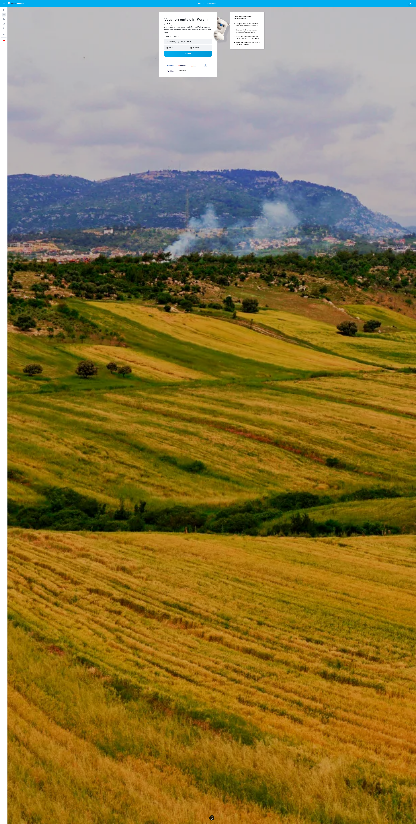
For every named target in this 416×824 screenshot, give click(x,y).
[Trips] (3, 34)
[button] (3, 3)
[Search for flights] (3, 10)
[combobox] (172, 36)
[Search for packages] (3, 23)
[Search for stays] (3, 14)
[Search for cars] (3, 19)
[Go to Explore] (3, 28)
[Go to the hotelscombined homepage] (16, 3)
